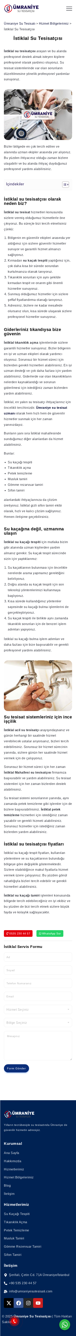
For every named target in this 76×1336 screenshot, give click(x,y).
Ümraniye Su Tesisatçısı (32, 1316)
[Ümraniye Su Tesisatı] (21, 8)
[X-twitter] (9, 1303)
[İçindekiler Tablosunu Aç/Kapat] (63, 184)
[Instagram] (28, 1303)
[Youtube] (38, 1303)
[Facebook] (18, 1303)
